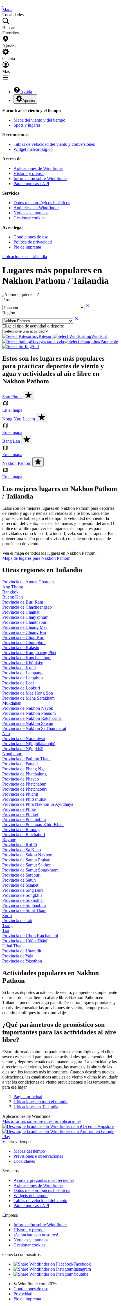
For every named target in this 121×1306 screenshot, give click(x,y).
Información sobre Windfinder (40, 178)
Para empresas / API (31, 183)
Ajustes (29, 101)
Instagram (82, 1269)
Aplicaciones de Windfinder (38, 168)
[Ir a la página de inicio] (2, 4)
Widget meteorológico (33, 149)
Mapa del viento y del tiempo (39, 120)
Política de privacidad (33, 242)
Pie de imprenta (27, 247)
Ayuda (26, 91)
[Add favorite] (28, 395)
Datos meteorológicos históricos (42, 202)
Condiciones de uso (31, 237)
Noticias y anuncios (31, 212)
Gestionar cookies (29, 217)
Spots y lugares (27, 125)
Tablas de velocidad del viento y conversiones (54, 144)
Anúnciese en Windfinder (36, 207)
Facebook (82, 1264)
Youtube (80, 1274)
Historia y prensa (29, 173)
